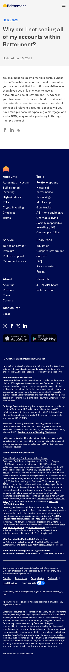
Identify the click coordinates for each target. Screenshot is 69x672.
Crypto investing (13, 207)
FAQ (39, 261)
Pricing (40, 271)
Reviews (8, 290)
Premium (8, 250)
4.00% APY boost (47, 284)
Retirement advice (14, 261)
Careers (8, 300)
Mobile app (43, 202)
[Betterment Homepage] (14, 6)
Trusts (7, 217)
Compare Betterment (50, 250)
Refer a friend (45, 290)
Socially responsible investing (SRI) (49, 225)
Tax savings (43, 197)
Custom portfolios (48, 232)
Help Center (10, 19)
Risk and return (46, 266)
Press (6, 295)
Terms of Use (21, 578)
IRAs (6, 202)
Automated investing (16, 182)
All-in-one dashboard (49, 212)
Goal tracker (44, 207)
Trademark (53, 578)
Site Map (7, 578)
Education (42, 245)
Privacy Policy (37, 578)
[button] (63, 5)
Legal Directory (10, 583)
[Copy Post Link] (19, 130)
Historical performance (44, 189)
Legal (6, 313)
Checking (9, 212)
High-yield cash (12, 197)
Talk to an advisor (14, 245)
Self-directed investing (11, 189)
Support (41, 256)
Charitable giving (47, 217)
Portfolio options (47, 182)
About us (8, 284)
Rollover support (13, 256)
